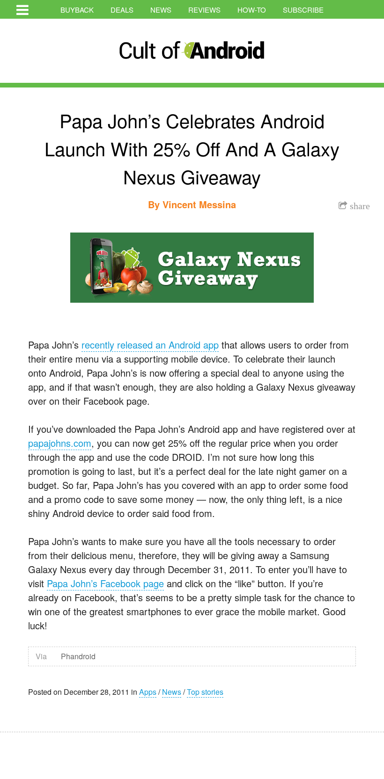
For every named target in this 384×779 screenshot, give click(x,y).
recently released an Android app (150, 344)
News (160, 10)
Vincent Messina (199, 204)
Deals (122, 10)
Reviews (204, 10)
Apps (147, 691)
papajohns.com (59, 443)
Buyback (77, 10)
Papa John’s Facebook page (105, 583)
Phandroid (78, 656)
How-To (251, 10)
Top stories (205, 691)
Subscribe (303, 10)
